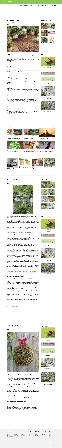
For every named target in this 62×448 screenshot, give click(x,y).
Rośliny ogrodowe (23, 433)
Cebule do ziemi (48, 83)
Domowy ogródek (48, 98)
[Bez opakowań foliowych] (24, 161)
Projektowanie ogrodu (23, 436)
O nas (7, 433)
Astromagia (33, 5)
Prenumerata (51, 441)
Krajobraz (36, 435)
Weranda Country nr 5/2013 (48, 166)
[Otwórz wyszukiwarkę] (54, 1)
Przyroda (33, 1)
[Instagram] (52, 5)
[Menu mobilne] (4, 1)
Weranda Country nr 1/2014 (23, 166)
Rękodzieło (38, 1)
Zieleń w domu (23, 435)
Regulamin (8, 435)
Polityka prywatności (10, 436)
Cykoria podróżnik (48, 113)
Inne (49, 438)
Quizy (30, 1)
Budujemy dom (16, 435)
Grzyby (36, 434)
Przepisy (42, 1)
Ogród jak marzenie (47, 167)
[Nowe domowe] (12, 163)
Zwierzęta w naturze (38, 433)
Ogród (22, 1)
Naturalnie (26, 1)
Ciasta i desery (51, 436)
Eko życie (33, 166)
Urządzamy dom (16, 434)
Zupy (50, 434)
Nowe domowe (9, 169)
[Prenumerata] (53, 445)
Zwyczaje (43, 433)
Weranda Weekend (26, 5)
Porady (22, 434)
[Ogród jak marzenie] (49, 162)
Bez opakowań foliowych (23, 167)
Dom (19, 1)
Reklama (8, 438)
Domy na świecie (16, 433)
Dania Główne (51, 435)
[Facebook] (50, 5)
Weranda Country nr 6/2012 (48, 67)
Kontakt (8, 439)
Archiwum (8, 434)
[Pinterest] (55, 5)
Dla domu (29, 434)
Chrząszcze (48, 69)
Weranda (20, 5)
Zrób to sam (43, 434)
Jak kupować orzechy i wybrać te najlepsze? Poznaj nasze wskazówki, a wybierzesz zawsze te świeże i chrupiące (37, 169)
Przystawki (50, 433)
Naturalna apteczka (31, 433)
